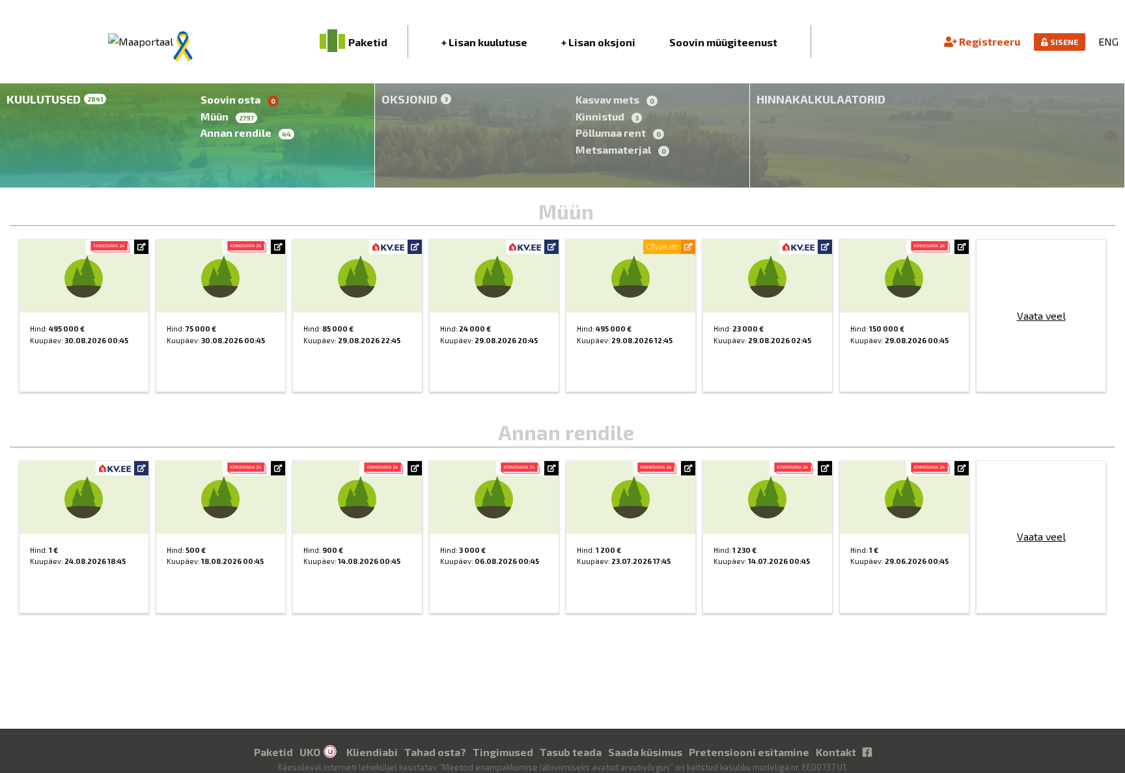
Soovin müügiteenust (723, 42)
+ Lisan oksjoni (598, 42)
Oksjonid (415, 99)
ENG (1108, 41)
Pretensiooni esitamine (749, 752)
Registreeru (988, 41)
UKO (309, 752)
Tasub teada (571, 752)
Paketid (273, 752)
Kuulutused (55, 99)
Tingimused (503, 752)
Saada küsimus (645, 752)
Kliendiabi (372, 752)
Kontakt (836, 752)
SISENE (1063, 41)
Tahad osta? (435, 752)
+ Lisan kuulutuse (484, 42)
